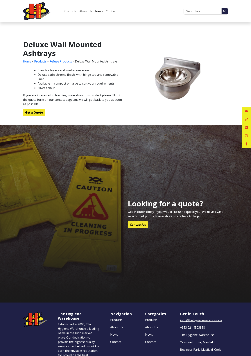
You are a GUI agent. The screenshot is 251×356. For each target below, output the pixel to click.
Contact (111, 11)
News (99, 11)
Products (70, 11)
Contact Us (138, 225)
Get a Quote (34, 112)
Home (27, 61)
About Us (85, 11)
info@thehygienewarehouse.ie (201, 320)
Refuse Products (60, 61)
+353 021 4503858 (192, 327)
